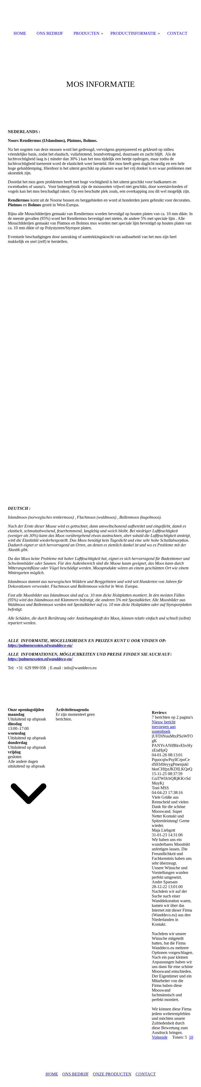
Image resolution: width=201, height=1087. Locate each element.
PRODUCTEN (86, 33)
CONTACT (146, 1074)
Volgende (160, 1037)
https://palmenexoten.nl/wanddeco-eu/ (40, 645)
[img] (100, 78)
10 (191, 1037)
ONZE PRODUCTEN (112, 1074)
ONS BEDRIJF (75, 1074)
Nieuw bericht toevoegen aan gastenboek (164, 727)
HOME (52, 1074)
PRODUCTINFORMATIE (133, 33)
